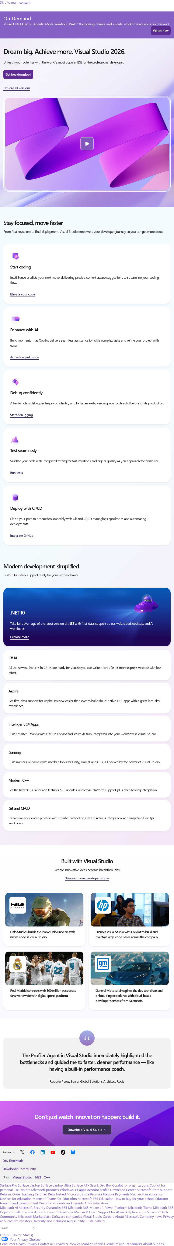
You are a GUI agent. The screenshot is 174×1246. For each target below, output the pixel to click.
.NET (38, 1177)
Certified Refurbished (50, 1194)
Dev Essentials (13, 1160)
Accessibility (76, 1221)
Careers (108, 1216)
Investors (25, 1221)
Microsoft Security (32, 1207)
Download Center (123, 1189)
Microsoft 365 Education (96, 1198)
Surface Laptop (29, 1185)
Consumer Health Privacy (18, 1244)
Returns (5, 1194)
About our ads (153, 1244)
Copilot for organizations (130, 1185)
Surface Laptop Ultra (56, 1185)
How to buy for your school (134, 1198)
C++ (47, 1177)
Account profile (98, 1189)
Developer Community (19, 1169)
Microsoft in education (146, 1194)
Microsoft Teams (140, 1207)
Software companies (67, 1216)
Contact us (45, 1244)
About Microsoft (127, 1216)
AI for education (96, 1203)
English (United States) (16, 1235)
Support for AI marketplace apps (122, 1212)
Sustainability (95, 1221)
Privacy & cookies (67, 1244)
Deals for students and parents (61, 1203)
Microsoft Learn (85, 1212)
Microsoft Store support (154, 1189)
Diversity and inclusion (49, 1221)
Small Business (22, 1212)
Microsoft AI (9, 1207)
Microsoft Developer (58, 1212)
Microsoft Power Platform (108, 1207)
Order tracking (23, 1194)
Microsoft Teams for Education (54, 1198)
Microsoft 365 (78, 1207)
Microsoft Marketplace (34, 1216)
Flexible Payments (116, 1194)
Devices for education (16, 1198)
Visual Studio (22, 1177)
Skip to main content (15, 2)
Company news (151, 1216)
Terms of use (115, 1244)
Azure (38, 1212)
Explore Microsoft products (39, 1189)
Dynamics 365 (56, 1207)
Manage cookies (93, 1244)
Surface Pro (8, 1185)
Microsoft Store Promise (84, 1194)
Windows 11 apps (73, 1189)
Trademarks (133, 1244)
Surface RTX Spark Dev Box (91, 1185)
